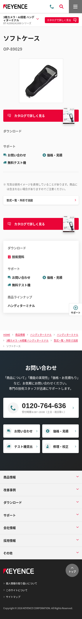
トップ (72, 571)
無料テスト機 (17, 162)
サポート (75, 312)
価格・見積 (54, 155)
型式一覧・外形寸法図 (20, 200)
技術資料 (18, 256)
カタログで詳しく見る (29, 115)
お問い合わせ (17, 155)
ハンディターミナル (21, 305)
